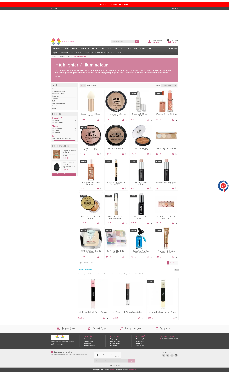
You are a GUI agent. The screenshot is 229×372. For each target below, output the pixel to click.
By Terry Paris (58, 128)
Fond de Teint (55, 96)
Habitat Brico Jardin (115, 343)
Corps (125, 274)
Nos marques (113, 345)
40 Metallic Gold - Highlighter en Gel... (91, 217)
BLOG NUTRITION (114, 53)
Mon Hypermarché (115, 341)
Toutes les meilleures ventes (64, 174)
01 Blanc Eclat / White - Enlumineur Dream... (116, 217)
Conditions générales (89, 345)
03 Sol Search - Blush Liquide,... (166, 114)
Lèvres (109, 48)
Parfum (94, 48)
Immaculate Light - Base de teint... (141, 115)
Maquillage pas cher (115, 339)
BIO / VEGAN (154, 48)
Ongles (128, 48)
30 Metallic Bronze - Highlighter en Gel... (91, 149)
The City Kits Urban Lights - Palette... (116, 252)
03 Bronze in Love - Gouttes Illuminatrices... (91, 183)
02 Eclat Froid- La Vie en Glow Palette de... (166, 149)
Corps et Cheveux (140, 48)
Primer (54, 108)
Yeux (122, 48)
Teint (116, 48)
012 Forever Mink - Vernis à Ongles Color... (127, 312)
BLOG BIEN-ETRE (98, 53)
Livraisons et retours (89, 339)
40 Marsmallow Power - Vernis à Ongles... (162, 312)
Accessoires (107, 274)
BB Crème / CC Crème (58, 94)
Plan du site (139, 343)
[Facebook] (163, 355)
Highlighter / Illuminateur (58, 103)
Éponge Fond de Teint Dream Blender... (91, 115)
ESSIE (102, 48)
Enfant (54, 53)
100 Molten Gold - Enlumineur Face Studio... (116, 115)
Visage (87, 53)
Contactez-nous (140, 345)
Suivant (175, 263)
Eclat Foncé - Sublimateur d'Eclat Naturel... (166, 252)
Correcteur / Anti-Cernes (58, 91)
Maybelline (74, 48)
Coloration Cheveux (66, 53)
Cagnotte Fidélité (88, 341)
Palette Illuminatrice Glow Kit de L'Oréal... (166, 217)
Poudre (54, 89)
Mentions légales (140, 339)
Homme (79, 53)
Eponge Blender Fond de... (68, 163)
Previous (176, 270)
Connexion (155, 43)
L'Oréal (65, 48)
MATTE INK (85, 48)
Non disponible (59, 122)
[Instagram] (176, 355)
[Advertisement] (114, 23)
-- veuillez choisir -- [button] (167, 85)
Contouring (55, 98)
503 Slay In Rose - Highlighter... (166, 183)
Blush (53, 101)
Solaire (131, 274)
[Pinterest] (172, 355)
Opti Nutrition (87, 343)
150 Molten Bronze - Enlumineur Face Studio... (141, 149)
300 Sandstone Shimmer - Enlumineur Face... (116, 149)
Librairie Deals (140, 341)
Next (178, 270)
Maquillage (56, 48)
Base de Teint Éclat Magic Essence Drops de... (141, 252)
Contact (55, 8)
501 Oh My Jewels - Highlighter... (141, 183)
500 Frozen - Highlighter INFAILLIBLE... (141, 217)
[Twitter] (167, 355)
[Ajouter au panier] (98, 120)
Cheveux (114, 274)
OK (137, 41)
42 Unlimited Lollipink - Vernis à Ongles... (93, 312)
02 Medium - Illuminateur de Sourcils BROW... (116, 183)
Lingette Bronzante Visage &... (69, 151)
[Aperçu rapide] (101, 120)
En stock (57, 120)
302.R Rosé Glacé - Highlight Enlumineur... (91, 252)
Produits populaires (85, 269)
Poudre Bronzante (57, 106)
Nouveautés (173, 48)
